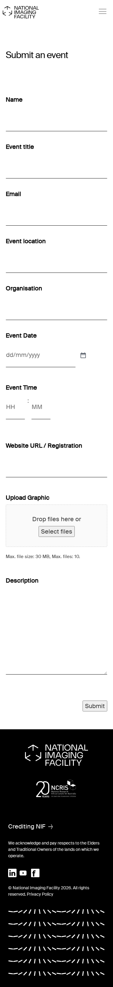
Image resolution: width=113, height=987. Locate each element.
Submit (95, 706)
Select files (56, 531)
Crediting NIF (26, 826)
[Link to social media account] (12, 873)
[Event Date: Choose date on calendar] (83, 355)
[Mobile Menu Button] (102, 11)
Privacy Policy (40, 894)
